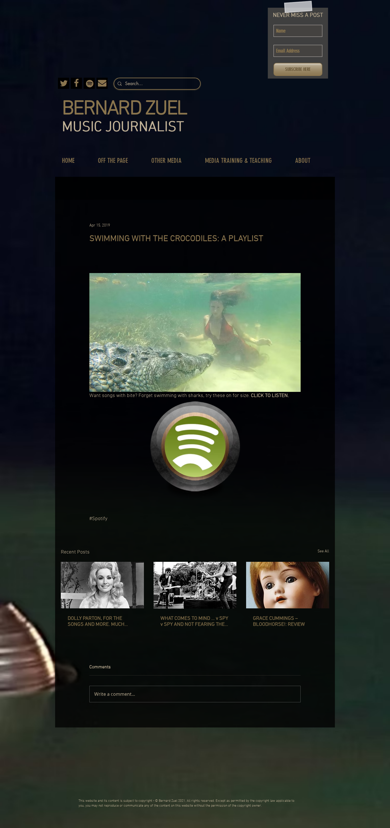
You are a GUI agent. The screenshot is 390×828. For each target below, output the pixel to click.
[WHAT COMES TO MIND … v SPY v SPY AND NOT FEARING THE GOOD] (195, 585)
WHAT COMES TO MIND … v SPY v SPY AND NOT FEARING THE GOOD (194, 621)
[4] (89, 83)
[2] (76, 83)
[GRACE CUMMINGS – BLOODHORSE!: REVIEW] (287, 585)
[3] (63, 83)
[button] (119, 160)
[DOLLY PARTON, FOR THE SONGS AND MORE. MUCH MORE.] (102, 585)
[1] (102, 83)
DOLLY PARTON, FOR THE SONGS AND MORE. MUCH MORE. (96, 621)
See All (323, 551)
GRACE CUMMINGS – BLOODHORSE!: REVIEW (279, 621)
